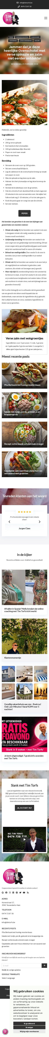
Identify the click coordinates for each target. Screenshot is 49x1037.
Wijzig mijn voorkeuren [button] (29, 1031)
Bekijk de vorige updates (11, 970)
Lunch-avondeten (26, 40)
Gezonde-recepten (22, 37)
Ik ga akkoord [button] (29, 1023)
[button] (40, 522)
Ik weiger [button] (29, 1027)
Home (11, 37)
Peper (25, 213)
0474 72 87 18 (8, 913)
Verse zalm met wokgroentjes (24, 338)
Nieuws (37, 40)
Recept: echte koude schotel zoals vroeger (18, 940)
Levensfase (13, 40)
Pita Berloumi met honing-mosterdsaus (17, 932)
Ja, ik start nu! (24, 808)
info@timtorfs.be (8, 922)
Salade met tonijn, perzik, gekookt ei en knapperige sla (22, 936)
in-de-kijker (35, 37)
